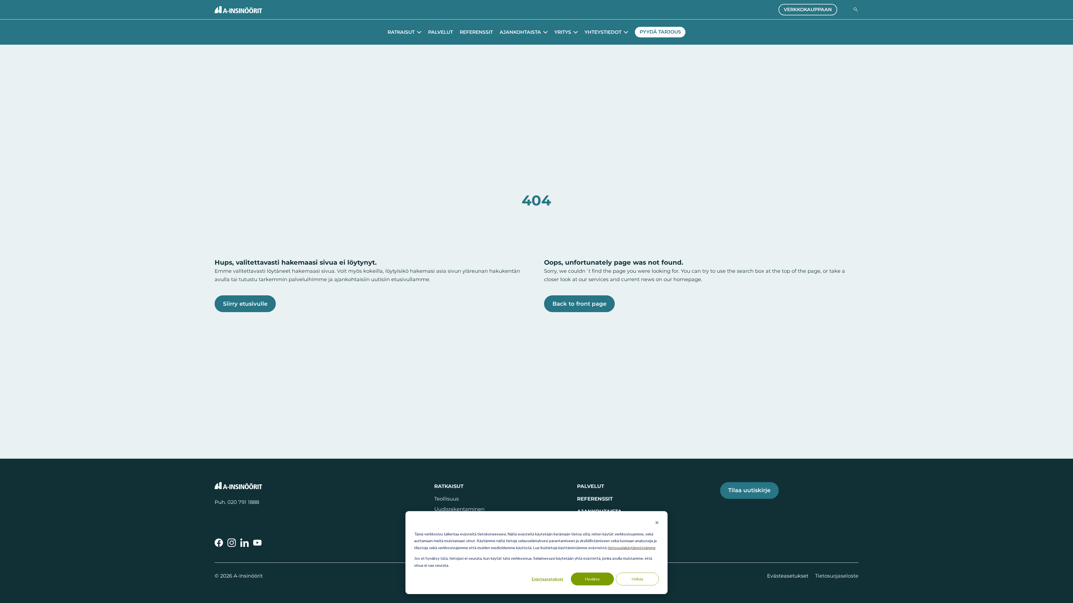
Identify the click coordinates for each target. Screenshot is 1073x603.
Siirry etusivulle (245, 303)
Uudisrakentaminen (459, 509)
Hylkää (637, 578)
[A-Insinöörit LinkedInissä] (244, 543)
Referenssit (476, 32)
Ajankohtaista (520, 32)
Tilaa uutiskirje (749, 490)
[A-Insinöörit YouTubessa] (257, 543)
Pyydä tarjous (660, 32)
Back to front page (579, 303)
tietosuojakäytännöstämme (631, 547)
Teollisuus (446, 499)
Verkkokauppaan (808, 9)
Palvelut (440, 32)
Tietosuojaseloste (836, 576)
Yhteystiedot (603, 32)
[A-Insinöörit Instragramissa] (231, 543)
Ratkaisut (401, 32)
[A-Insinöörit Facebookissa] (219, 543)
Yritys (562, 32)
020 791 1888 (243, 502)
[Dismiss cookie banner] (657, 523)
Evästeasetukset (547, 578)
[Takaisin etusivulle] (238, 9)
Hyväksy (592, 578)
